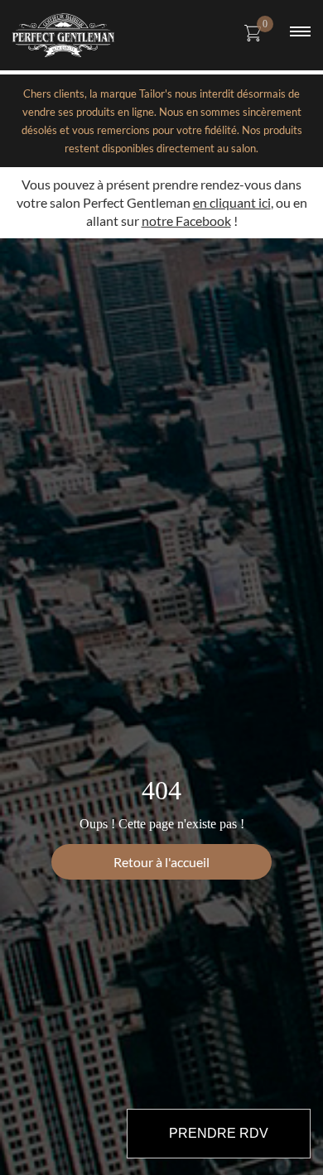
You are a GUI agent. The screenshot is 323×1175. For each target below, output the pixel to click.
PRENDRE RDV (218, 1133)
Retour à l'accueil (161, 862)
